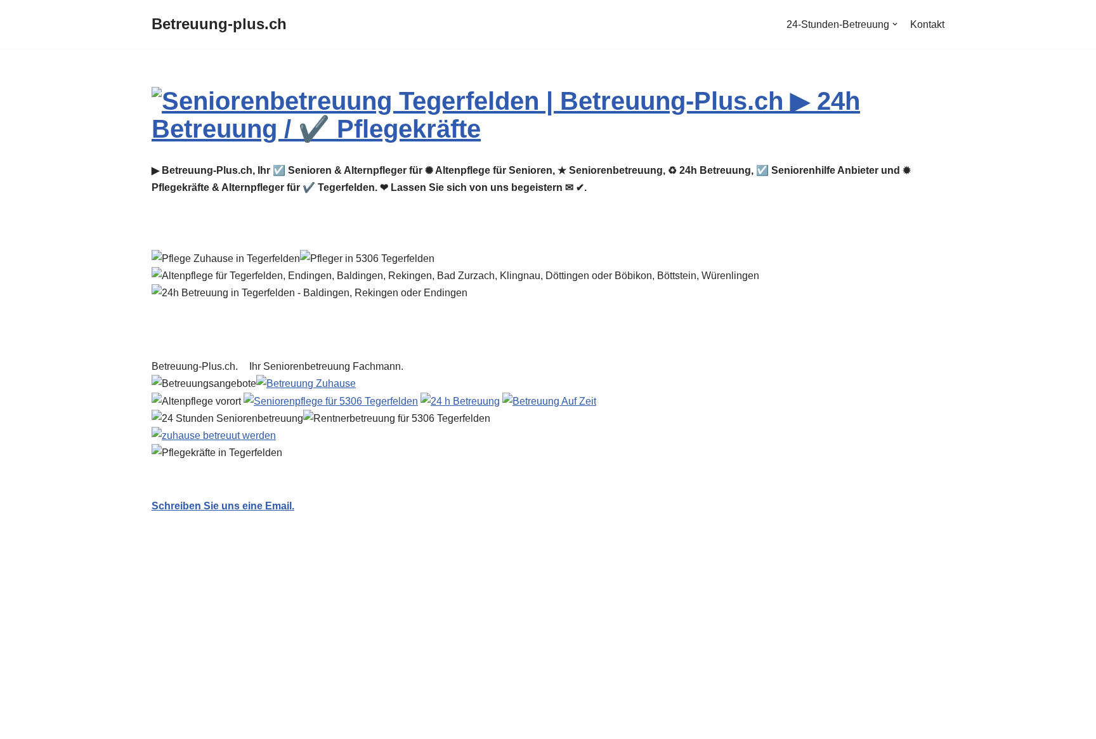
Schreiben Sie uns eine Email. (223, 505)
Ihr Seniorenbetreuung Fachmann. (328, 366)
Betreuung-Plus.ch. (197, 366)
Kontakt (927, 24)
